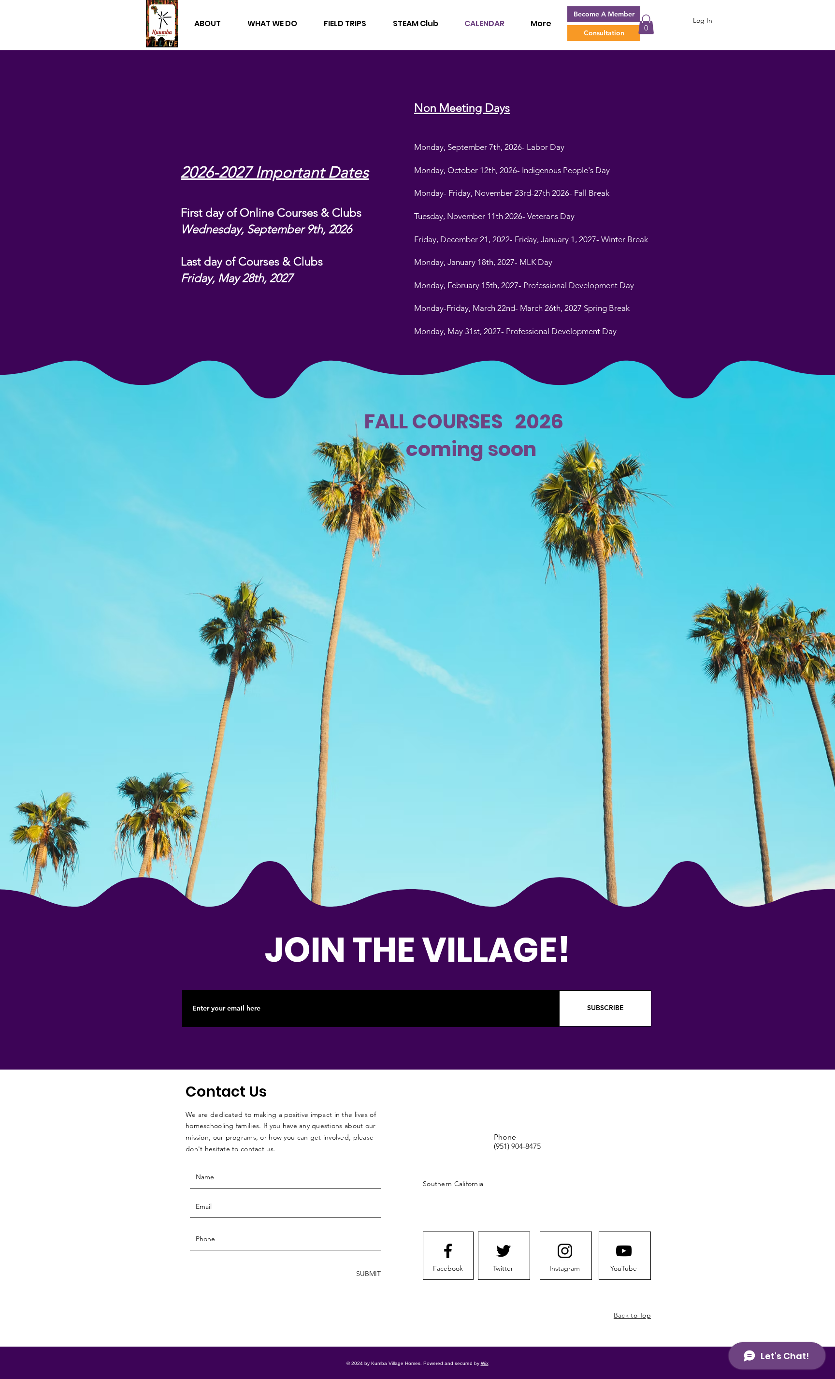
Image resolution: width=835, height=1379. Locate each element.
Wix (485, 1363)
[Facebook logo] (448, 1251)
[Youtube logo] (623, 1251)
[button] (646, 24)
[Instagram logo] (565, 1251)
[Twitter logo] (503, 1251)
